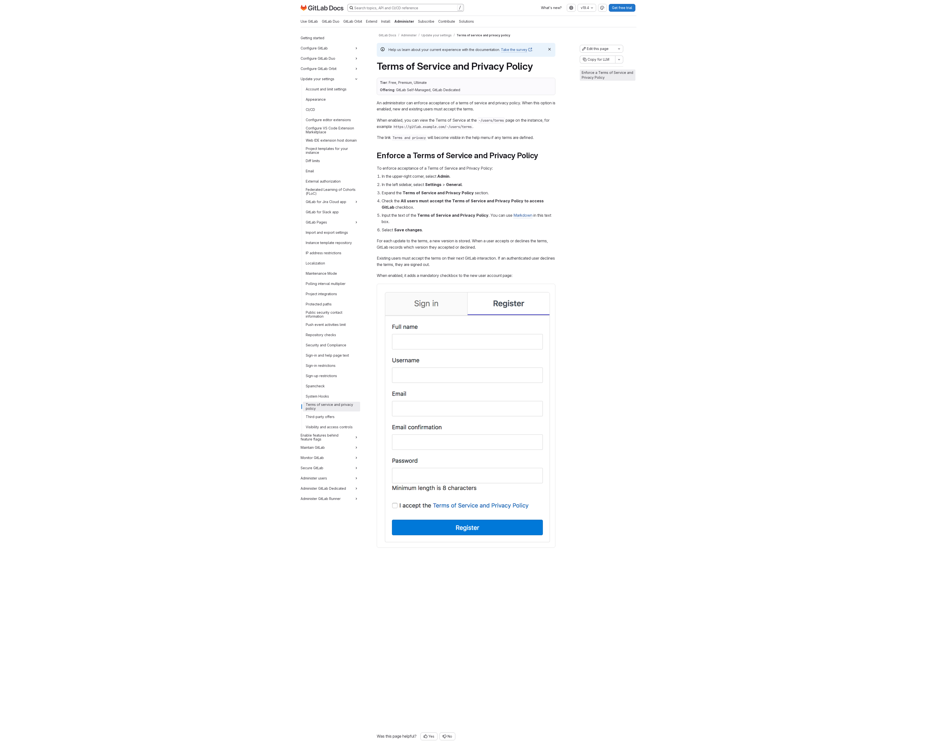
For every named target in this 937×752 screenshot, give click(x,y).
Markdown (522, 215)
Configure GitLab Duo (318, 58)
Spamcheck (315, 386)
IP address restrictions (323, 253)
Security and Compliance (326, 345)
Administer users (314, 478)
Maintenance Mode (321, 273)
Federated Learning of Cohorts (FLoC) (331, 191)
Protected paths (319, 304)
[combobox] (571, 8)
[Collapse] (356, 79)
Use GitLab (309, 21)
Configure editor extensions (328, 120)
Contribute (446, 21)
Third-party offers (320, 417)
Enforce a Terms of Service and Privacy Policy (607, 74)
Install (385, 21)
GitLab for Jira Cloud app (326, 202)
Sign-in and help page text (327, 355)
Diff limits (313, 161)
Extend (371, 21)
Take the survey (514, 50)
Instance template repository (329, 243)
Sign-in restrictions (321, 365)
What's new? (551, 8)
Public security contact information (324, 314)
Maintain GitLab (313, 447)
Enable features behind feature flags (319, 437)
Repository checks (321, 335)
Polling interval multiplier (326, 284)
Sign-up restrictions (321, 376)
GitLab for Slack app (322, 212)
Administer (404, 21)
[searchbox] (405, 8)
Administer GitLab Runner (321, 499)
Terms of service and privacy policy (329, 406)
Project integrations (321, 294)
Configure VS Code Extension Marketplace (330, 130)
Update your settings (317, 79)
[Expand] (356, 48)
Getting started (312, 38)
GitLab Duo (330, 21)
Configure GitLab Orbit (318, 69)
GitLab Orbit (352, 21)
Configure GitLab (314, 48)
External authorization (323, 181)
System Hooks (317, 396)
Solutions (466, 21)
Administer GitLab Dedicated (323, 488)
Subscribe (426, 21)
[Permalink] (541, 155)
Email (310, 171)
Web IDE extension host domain (331, 140)
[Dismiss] (549, 49)
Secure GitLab (312, 468)
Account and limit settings (326, 89)
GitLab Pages (316, 222)
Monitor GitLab (312, 458)
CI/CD (310, 109)
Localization (315, 263)
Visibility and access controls (329, 427)
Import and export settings (327, 232)
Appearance (316, 99)
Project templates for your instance (327, 150)
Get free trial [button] (622, 8)
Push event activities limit (326, 324)
